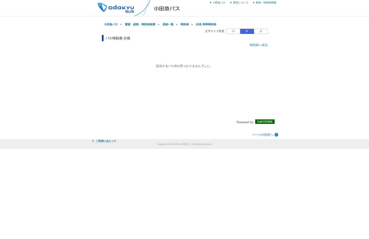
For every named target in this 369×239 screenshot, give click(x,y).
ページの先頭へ (262, 134)
